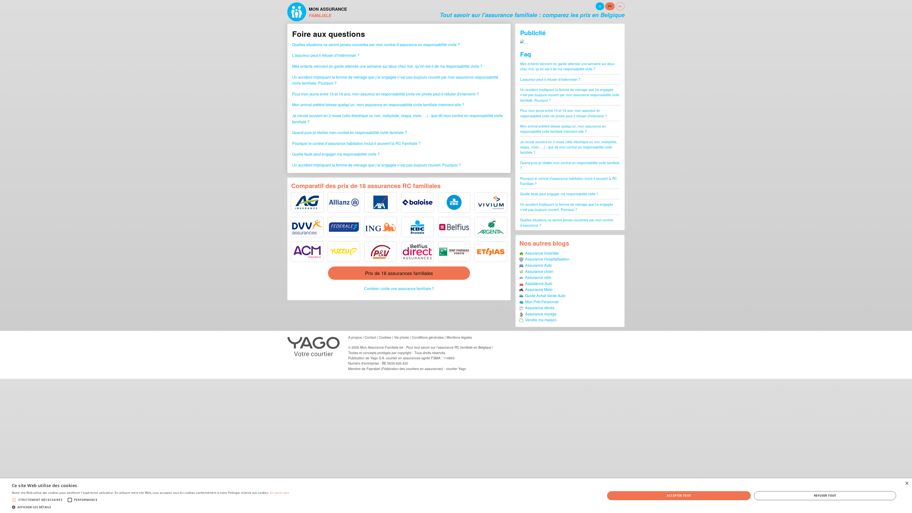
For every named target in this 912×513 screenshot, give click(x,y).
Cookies (385, 337)
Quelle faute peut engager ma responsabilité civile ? (336, 154)
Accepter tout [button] (679, 496)
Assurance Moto (537, 289)
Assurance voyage (539, 314)
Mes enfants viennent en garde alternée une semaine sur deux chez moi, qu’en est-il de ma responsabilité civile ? (387, 66)
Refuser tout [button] (825, 496)
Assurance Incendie (541, 253)
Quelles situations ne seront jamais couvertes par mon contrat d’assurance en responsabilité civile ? (376, 44)
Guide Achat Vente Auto (544, 295)
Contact (370, 337)
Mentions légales (459, 337)
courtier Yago (456, 368)
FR (610, 6)
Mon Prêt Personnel (541, 301)
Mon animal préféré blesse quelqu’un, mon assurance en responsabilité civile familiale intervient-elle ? (378, 104)
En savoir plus (279, 493)
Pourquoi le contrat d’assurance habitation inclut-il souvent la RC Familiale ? (356, 143)
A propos (355, 337)
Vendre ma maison (540, 320)
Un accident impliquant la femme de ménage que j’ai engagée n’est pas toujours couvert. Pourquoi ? (376, 165)
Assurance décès (538, 307)
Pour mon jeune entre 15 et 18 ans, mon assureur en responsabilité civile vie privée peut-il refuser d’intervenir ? (385, 94)
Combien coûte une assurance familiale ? (399, 288)
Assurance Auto (537, 265)
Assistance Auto (537, 283)
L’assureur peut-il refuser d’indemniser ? (325, 55)
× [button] (906, 483)
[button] (150, 507)
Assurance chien (538, 271)
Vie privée (401, 337)
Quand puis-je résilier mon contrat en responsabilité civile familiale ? (349, 132)
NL (620, 6)
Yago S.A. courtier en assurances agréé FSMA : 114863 (412, 358)
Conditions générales (428, 337)
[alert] (456, 495)
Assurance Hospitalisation (546, 259)
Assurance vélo (537, 277)
